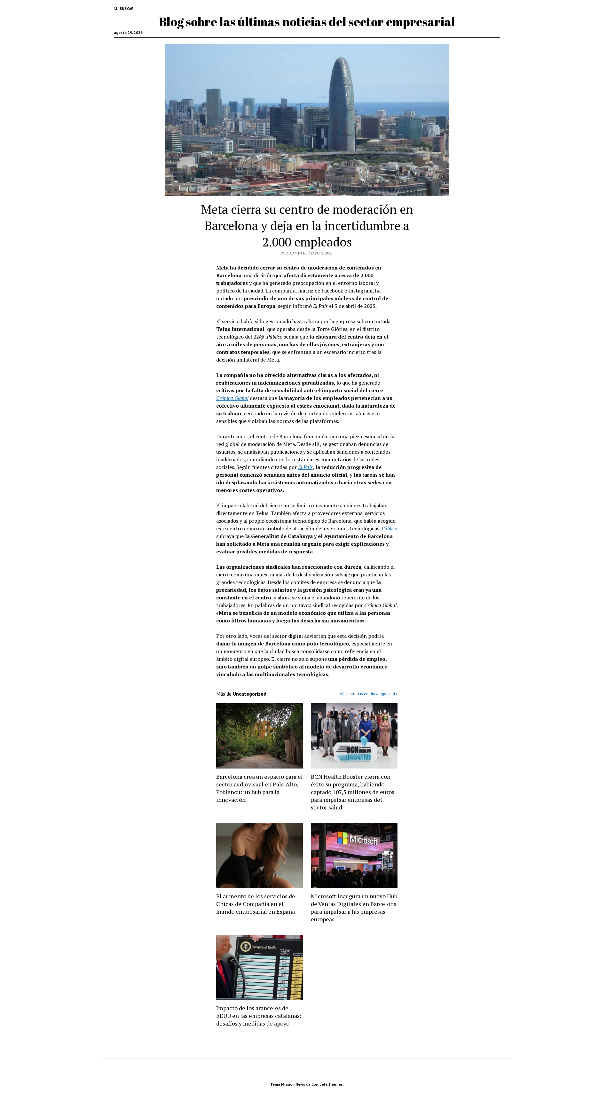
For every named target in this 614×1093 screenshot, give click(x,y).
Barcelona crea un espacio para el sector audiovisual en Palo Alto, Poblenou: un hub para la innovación (259, 788)
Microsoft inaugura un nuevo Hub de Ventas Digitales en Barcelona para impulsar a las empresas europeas (354, 907)
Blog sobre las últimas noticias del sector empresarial (307, 21)
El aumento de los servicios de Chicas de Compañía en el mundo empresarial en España (255, 903)
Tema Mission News (287, 1084)
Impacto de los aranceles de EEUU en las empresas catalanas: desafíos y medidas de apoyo (258, 1015)
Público (389, 528)
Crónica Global (232, 398)
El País (305, 467)
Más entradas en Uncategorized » (368, 693)
